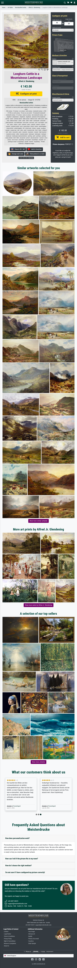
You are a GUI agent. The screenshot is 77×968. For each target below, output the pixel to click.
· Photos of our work (33, 939)
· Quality (30, 936)
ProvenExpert (16, 806)
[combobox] (63, 30)
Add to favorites (36, 149)
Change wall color (17, 154)
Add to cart (64, 137)
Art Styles (10, 7)
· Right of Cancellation (9, 941)
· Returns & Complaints (9, 943)
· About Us (6, 946)
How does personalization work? (17, 838)
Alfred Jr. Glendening (34, 7)
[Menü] (2, 3)
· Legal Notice (7, 934)
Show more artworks (38, 762)
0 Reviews (30, 158)
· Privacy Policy (7, 939)
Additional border (56, 27)
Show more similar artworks (38, 521)
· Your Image (31, 931)
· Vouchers (31, 941)
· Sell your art (31, 934)
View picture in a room (36, 154)
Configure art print (28, 93)
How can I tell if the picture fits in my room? (21, 858)
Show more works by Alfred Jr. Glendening (38, 605)
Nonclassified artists (20, 7)
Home (3, 7)
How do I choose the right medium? (18, 865)
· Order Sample (32, 943)
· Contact (5, 931)
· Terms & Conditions (9, 936)
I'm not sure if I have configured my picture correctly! (25, 872)
